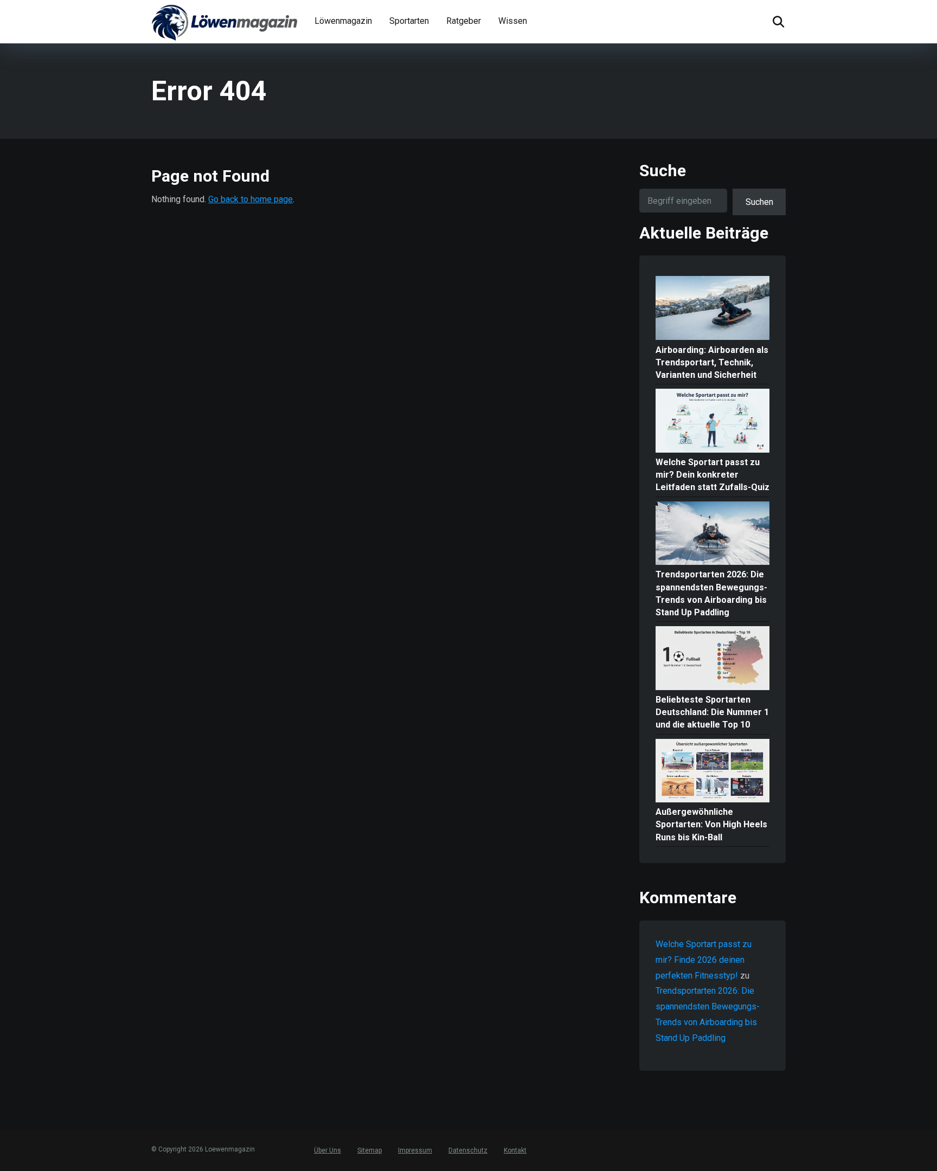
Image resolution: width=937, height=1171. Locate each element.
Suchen (759, 202)
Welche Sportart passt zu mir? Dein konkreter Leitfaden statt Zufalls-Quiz (712, 474)
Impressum (415, 1150)
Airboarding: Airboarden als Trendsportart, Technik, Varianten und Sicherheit (712, 362)
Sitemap (369, 1150)
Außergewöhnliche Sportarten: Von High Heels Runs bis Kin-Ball (711, 824)
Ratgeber (463, 21)
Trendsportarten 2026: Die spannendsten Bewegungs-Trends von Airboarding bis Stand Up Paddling (711, 593)
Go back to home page (250, 199)
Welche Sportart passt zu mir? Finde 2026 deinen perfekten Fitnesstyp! (704, 960)
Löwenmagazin (343, 21)
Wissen (512, 21)
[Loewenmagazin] (224, 22)
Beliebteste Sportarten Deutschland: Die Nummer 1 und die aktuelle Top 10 (712, 712)
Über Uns (327, 1150)
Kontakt (515, 1150)
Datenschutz (467, 1150)
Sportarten (409, 21)
